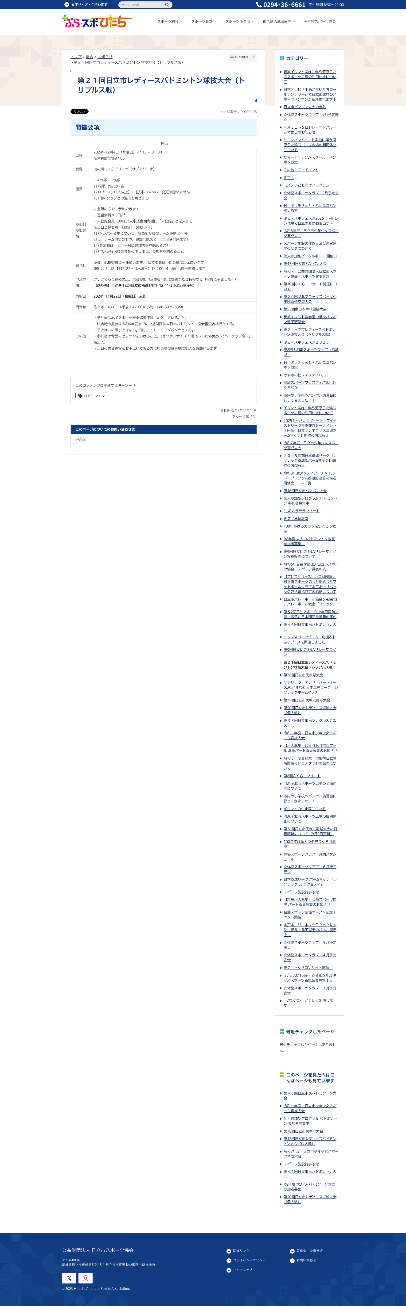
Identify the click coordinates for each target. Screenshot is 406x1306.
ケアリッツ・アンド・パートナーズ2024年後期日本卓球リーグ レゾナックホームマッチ (311, 687)
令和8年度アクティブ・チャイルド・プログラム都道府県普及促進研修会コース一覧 (310, 478)
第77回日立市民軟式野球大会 (307, 700)
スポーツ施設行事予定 (301, 892)
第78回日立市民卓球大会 (303, 675)
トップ (76, 57)
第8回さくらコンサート (302, 776)
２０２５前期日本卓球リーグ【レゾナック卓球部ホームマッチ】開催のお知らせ (310, 460)
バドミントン (94, 396)
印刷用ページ (245, 57)
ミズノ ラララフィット (302, 511)
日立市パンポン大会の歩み (305, 107)
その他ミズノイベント (301, 170)
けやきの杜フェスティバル (305, 375)
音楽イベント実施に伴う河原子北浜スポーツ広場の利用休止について (310, 77)
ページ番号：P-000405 (238, 112)
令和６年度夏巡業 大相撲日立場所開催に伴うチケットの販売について (310, 763)
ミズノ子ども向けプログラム (306, 185)
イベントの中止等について (305, 809)
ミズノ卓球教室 (296, 519)
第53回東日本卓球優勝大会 (305, 309)
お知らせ (105, 57)
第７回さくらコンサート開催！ (308, 967)
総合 (89, 57)
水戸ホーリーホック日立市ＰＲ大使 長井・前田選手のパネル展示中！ (310, 930)
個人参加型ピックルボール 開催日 (310, 256)
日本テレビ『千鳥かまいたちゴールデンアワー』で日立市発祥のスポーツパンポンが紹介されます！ (310, 94)
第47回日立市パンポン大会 (305, 263)
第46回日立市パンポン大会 (305, 491)
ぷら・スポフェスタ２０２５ (306, 342)
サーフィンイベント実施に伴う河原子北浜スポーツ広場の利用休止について (310, 145)
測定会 (289, 178)
